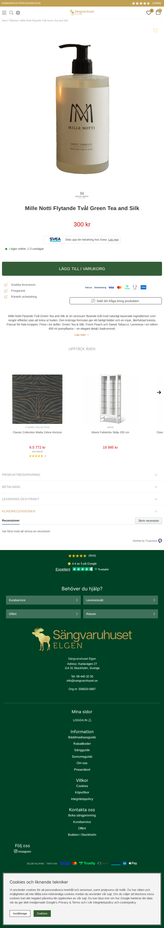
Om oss (82, 763)
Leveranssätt (94, 600)
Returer (91, 614)
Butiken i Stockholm (82, 834)
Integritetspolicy (82, 799)
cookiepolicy (128, 902)
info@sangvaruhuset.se (82, 680)
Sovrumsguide (82, 756)
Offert (12, 614)
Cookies (82, 786)
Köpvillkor (82, 792)
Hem (4, 20)
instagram (24, 851)
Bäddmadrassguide (82, 737)
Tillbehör (14, 20)
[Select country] (17, 13)
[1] (82, 104)
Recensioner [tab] (11, 520)
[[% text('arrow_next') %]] (159, 392)
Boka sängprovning (82, 815)
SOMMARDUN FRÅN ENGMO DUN (21, 3)
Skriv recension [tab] (148, 520)
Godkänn (42, 913)
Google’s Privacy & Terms (63, 902)
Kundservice (17, 600)
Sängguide (82, 750)
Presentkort (82, 769)
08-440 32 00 (84, 676)
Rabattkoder (82, 743)
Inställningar (20, 913)
